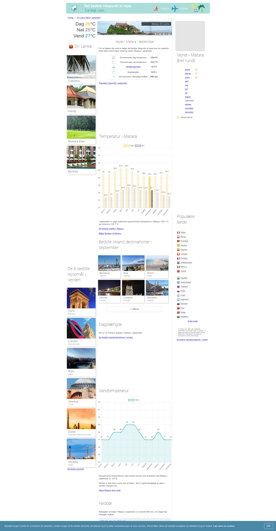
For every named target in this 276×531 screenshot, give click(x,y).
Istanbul (73, 401)
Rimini (150, 273)
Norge (183, 312)
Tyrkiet (71, 404)
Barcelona (104, 273)
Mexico (184, 267)
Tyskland (184, 241)
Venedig (73, 462)
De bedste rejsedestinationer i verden (116, 337)
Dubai (71, 431)
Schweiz (184, 254)
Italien (70, 374)
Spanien (184, 250)
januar (187, 70)
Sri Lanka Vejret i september (88, 18)
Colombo (74, 81)
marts (187, 77)
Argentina (184, 299)
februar (188, 73)
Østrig (183, 237)
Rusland (184, 304)
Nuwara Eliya (76, 141)
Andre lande (193, 321)
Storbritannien (74, 344)
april (186, 81)
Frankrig (71, 314)
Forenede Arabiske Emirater (79, 435)
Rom (71, 371)
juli (186, 93)
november (189, 108)
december (189, 112)
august (188, 97)
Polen (183, 291)
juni (186, 89)
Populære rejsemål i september (113, 83)
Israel (183, 295)
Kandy (72, 111)
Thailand (184, 286)
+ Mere (134, 308)
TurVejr (70, 18)
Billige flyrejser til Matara (110, 233)
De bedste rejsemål (76, 469)
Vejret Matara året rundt (109, 490)
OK (269, 525)
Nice (125, 273)
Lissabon (128, 297)
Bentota (73, 171)
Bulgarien (184, 317)
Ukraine (184, 245)
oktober (188, 104)
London (73, 341)
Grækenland (186, 282)
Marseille (152, 297)
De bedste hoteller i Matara (111, 229)
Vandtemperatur (133, 67)
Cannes (103, 297)
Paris (71, 311)
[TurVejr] (138, 13)
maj (186, 85)
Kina (182, 308)
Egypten (184, 278)
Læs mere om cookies (224, 526)
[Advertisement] (134, 106)
